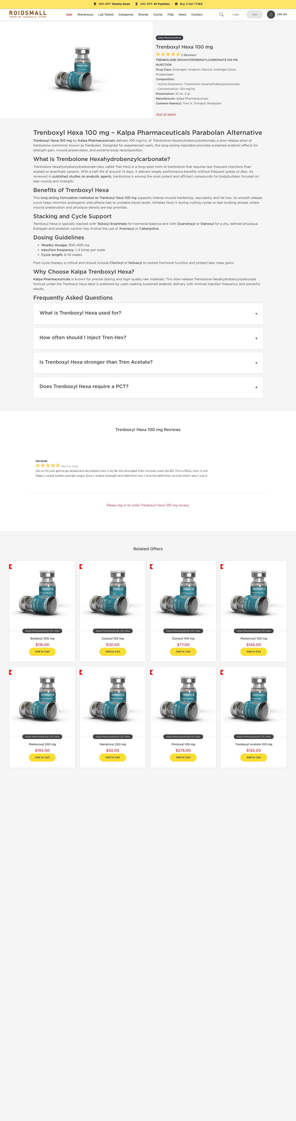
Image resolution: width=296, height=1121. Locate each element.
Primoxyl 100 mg (183, 744)
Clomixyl (116, 263)
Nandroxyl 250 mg (113, 744)
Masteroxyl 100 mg (253, 638)
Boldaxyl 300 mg (42, 638)
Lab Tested (105, 14)
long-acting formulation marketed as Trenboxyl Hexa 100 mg (89, 198)
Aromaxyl (126, 228)
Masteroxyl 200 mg (42, 744)
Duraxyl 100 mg (183, 638)
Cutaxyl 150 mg (113, 638)
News (182, 14)
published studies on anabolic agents (81, 176)
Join (254, 14)
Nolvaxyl (135, 263)
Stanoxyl (207, 224)
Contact (197, 14)
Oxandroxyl (186, 224)
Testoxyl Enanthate (112, 224)
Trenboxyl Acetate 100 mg (253, 744)
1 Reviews (189, 55)
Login (236, 14)
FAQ (171, 14)
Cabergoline (148, 228)
